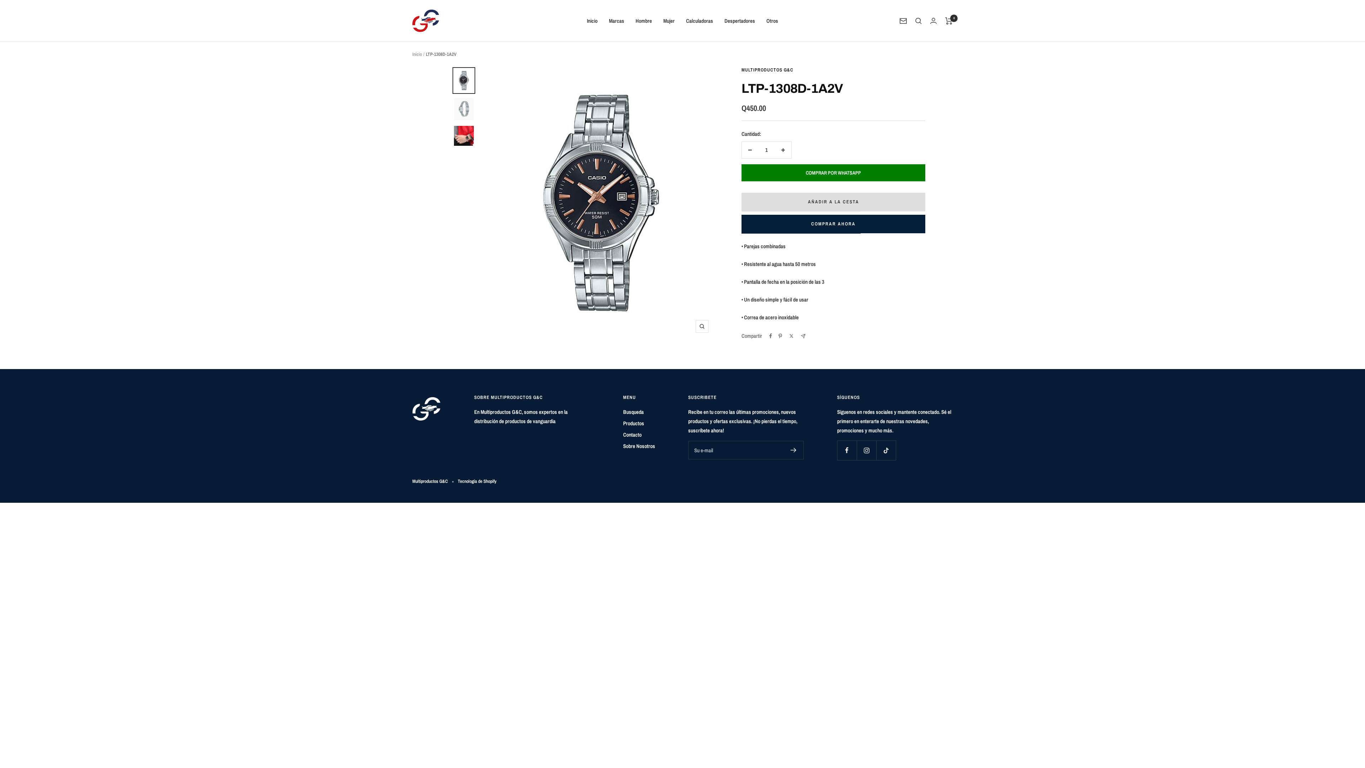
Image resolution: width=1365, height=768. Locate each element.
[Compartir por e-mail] (803, 336)
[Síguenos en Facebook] (847, 450)
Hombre (644, 21)
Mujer (669, 21)
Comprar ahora (833, 224)
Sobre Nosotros (639, 446)
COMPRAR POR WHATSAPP (833, 173)
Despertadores (739, 21)
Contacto (632, 434)
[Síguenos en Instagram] (866, 450)
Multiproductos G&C (767, 70)
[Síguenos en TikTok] (886, 450)
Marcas (616, 21)
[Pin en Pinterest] (780, 336)
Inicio (592, 21)
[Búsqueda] (918, 21)
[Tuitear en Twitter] (791, 336)
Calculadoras (699, 21)
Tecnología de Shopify (477, 481)
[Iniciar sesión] (933, 21)
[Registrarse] (794, 450)
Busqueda (633, 412)
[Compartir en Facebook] (770, 336)
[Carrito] (949, 21)
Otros (772, 21)
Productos (633, 423)
